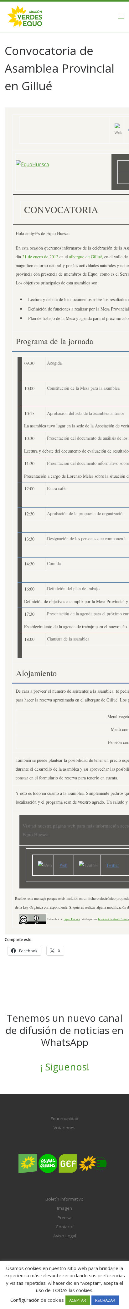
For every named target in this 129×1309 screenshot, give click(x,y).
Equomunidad (64, 1118)
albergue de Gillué (85, 257)
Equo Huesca (72, 919)
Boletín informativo (64, 1199)
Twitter (112, 865)
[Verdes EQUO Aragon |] (25, 16)
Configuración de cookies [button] (37, 1300)
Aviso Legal (64, 1236)
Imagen (64, 1208)
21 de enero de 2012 (40, 257)
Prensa (64, 1217)
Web (63, 865)
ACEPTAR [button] (77, 1300)
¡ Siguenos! (64, 1066)
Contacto (65, 1226)
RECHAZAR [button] (105, 1300)
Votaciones (64, 1127)
